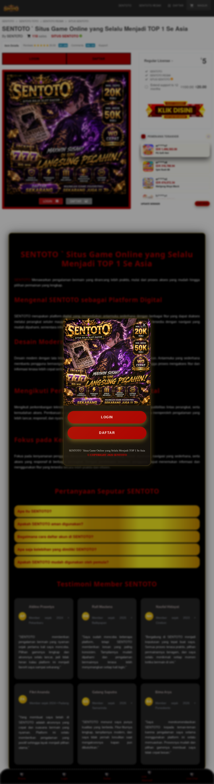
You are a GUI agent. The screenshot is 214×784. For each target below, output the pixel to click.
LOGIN (107, 417)
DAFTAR (107, 433)
